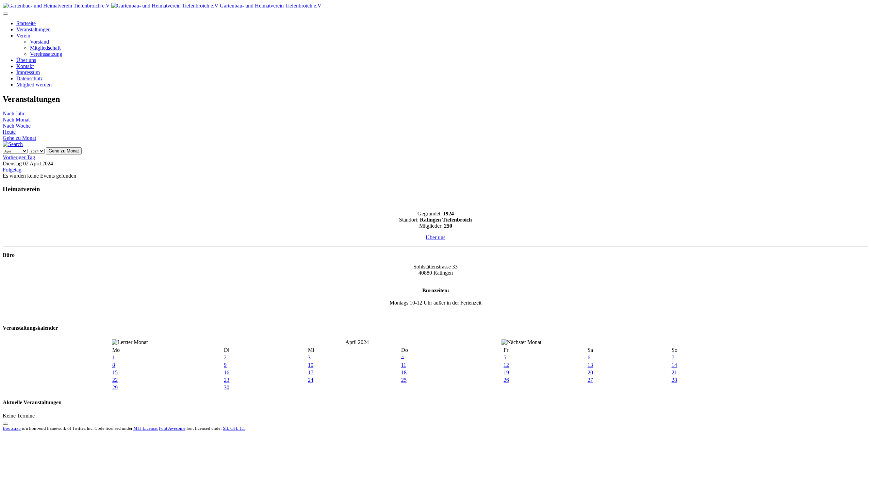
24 (310, 380)
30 (226, 387)
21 (674, 372)
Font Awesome (172, 428)
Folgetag (12, 170)
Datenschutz (29, 78)
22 (115, 380)
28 (674, 380)
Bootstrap (12, 428)
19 (506, 372)
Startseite (26, 23)
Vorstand (39, 42)
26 (506, 380)
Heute (9, 132)
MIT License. (145, 428)
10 (310, 365)
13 (590, 365)
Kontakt (25, 66)
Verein (23, 35)
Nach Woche (17, 126)
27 (590, 380)
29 (115, 387)
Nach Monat (16, 119)
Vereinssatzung (46, 54)
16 (226, 372)
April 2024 (357, 342)
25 (404, 380)
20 (590, 372)
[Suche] (13, 144)
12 (506, 365)
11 (403, 365)
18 (404, 372)
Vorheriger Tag (19, 157)
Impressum (28, 72)
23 (226, 380)
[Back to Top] (5, 424)
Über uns (26, 60)
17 (310, 372)
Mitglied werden (34, 84)
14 (674, 365)
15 (115, 372)
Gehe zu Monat (19, 138)
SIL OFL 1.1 (234, 428)
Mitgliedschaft (45, 48)
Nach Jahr (13, 113)
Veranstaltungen (33, 29)
